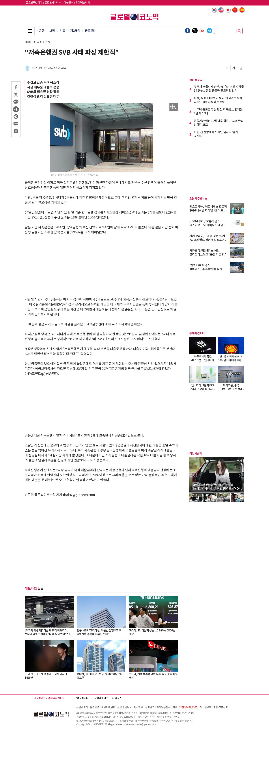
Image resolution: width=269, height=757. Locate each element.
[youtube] (202, 30)
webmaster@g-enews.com (143, 724)
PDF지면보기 (83, 2)
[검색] (239, 31)
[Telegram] (209, 30)
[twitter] (195, 30)
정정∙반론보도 (124, 707)
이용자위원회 (108, 707)
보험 (52, 30)
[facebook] (187, 30)
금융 (39, 42)
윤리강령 (94, 707)
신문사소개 (82, 707)
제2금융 (75, 30)
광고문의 (149, 707)
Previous (194, 475)
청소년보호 (205, 707)
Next (239, 475)
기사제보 (138, 707)
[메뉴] (29, 31)
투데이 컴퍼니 (197, 333)
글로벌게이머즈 (53, 2)
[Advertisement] (101, 266)
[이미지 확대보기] (173, 107)
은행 (41, 30)
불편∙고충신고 (220, 707)
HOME (29, 42)
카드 (62, 30)
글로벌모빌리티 (34, 2)
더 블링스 (68, 2)
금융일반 (90, 30)
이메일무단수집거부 (166, 707)
